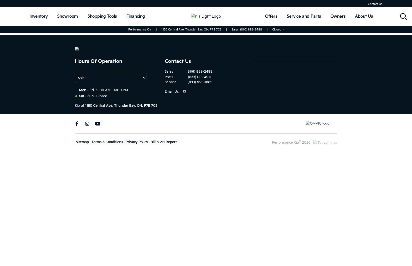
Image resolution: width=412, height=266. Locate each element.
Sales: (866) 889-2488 (247, 29)
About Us (364, 16)
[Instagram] (87, 124)
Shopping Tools (102, 16)
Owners (337, 16)
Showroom (67, 16)
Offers (271, 16)
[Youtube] (98, 124)
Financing (135, 16)
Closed (277, 29)
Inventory (39, 16)
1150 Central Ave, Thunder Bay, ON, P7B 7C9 (191, 29)
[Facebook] (77, 124)
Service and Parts (304, 16)
